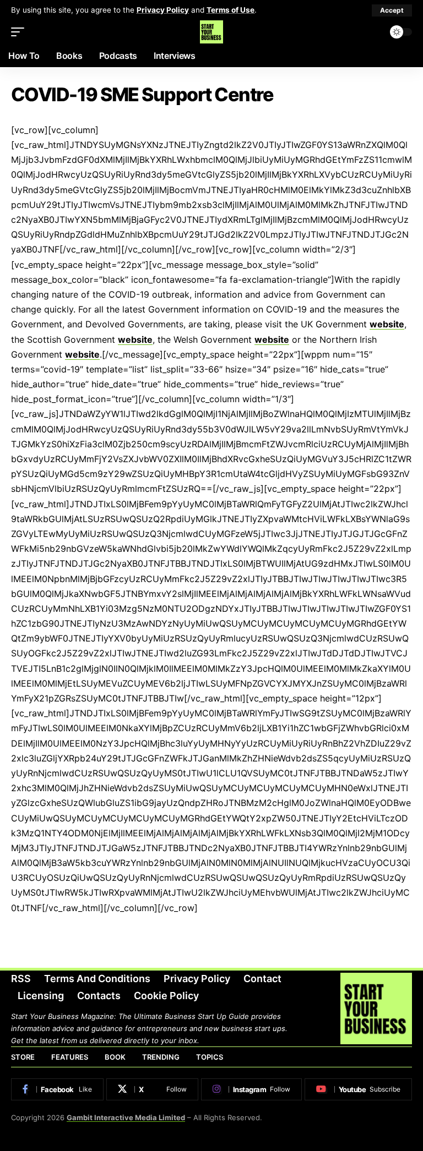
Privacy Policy (163, 10)
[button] (392, 10)
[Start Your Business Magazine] (211, 31)
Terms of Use (230, 10)
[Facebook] (57, 1089)
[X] (152, 1089)
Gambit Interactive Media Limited (126, 1117)
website (387, 324)
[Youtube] (358, 1089)
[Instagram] (251, 1089)
